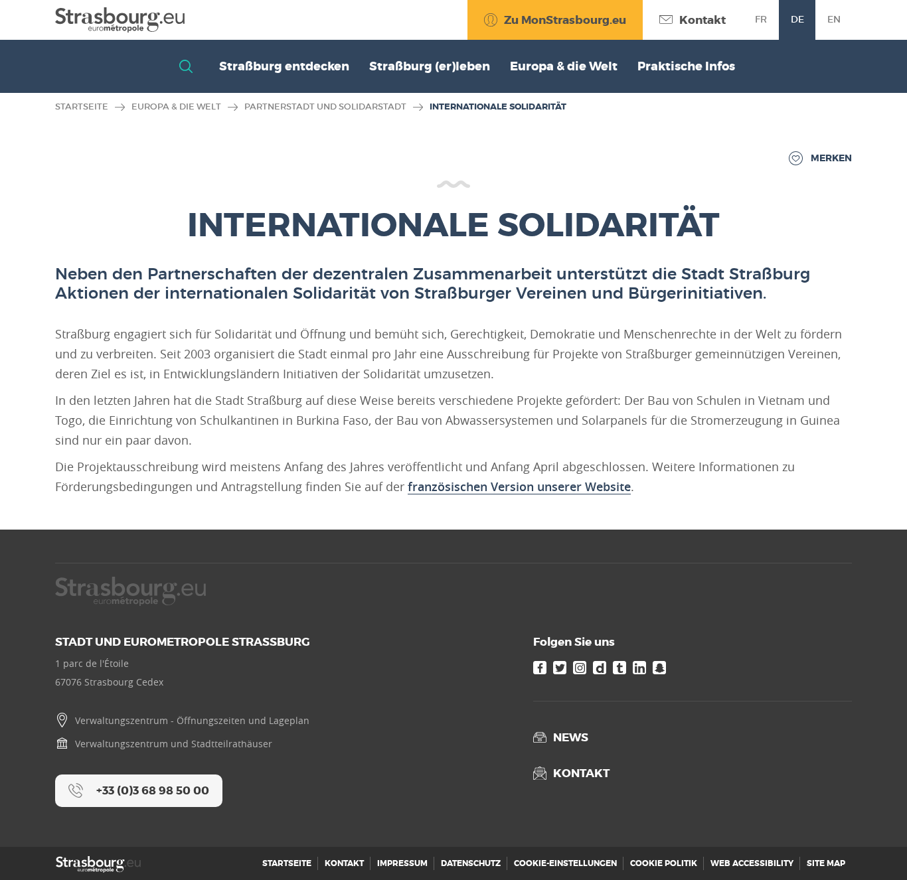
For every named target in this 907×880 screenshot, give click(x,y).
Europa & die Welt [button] (564, 66)
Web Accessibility (751, 863)
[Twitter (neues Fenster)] (559, 667)
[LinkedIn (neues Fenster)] (639, 667)
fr (761, 19)
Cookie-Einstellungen (565, 863)
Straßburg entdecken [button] (284, 66)
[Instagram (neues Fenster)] (579, 667)
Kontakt (344, 863)
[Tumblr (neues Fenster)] (619, 667)
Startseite (81, 106)
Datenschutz (471, 863)
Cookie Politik (663, 863)
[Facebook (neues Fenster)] (539, 667)
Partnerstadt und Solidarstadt (325, 106)
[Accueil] (120, 20)
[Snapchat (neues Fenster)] (659, 667)
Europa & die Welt (176, 106)
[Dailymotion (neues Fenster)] (599, 667)
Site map (826, 863)
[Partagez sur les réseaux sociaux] (870, 843)
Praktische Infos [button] (686, 66)
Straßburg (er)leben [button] (429, 66)
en (834, 19)
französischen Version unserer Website (519, 486)
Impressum (402, 863)
